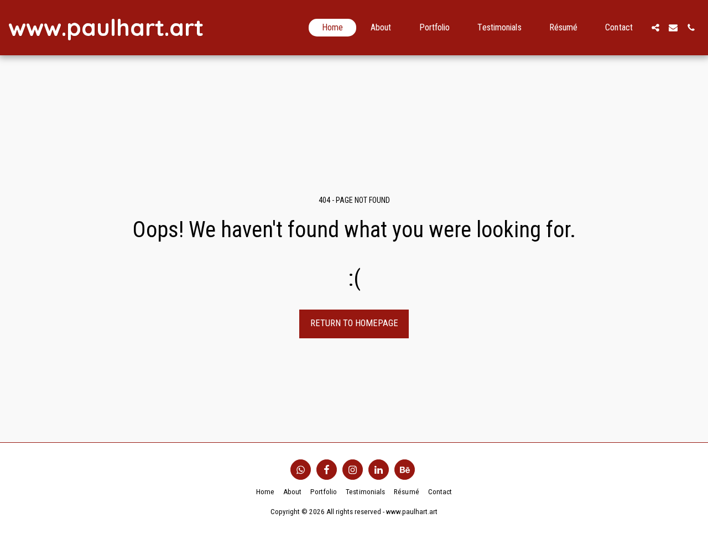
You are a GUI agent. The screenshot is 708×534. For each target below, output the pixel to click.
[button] (655, 27)
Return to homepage (354, 323)
